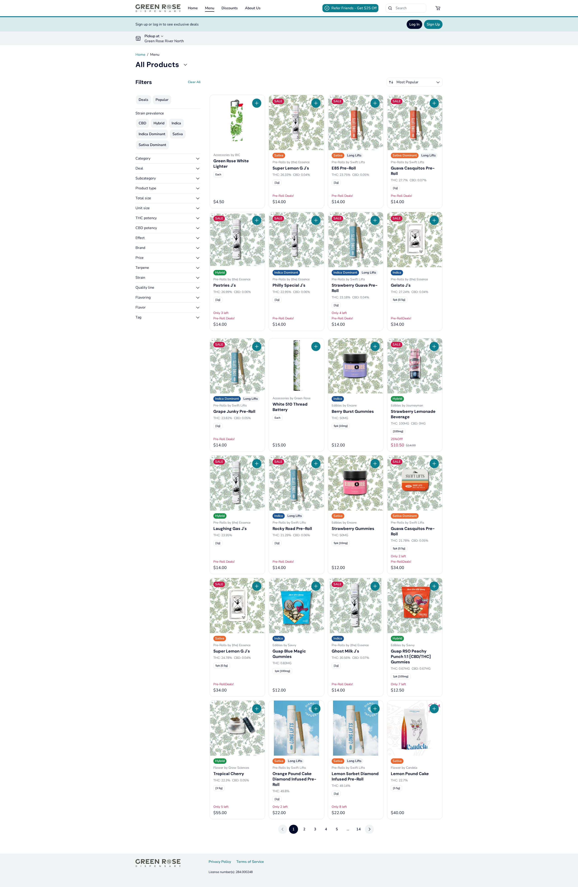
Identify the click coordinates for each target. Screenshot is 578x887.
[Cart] (438, 8)
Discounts (229, 8)
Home (193, 8)
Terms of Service (250, 861)
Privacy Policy (220, 861)
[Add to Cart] (256, 103)
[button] (167, 158)
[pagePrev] (282, 829)
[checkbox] (143, 99)
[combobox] (415, 82)
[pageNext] (369, 829)
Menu (209, 8)
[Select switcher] (438, 82)
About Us (253, 8)
